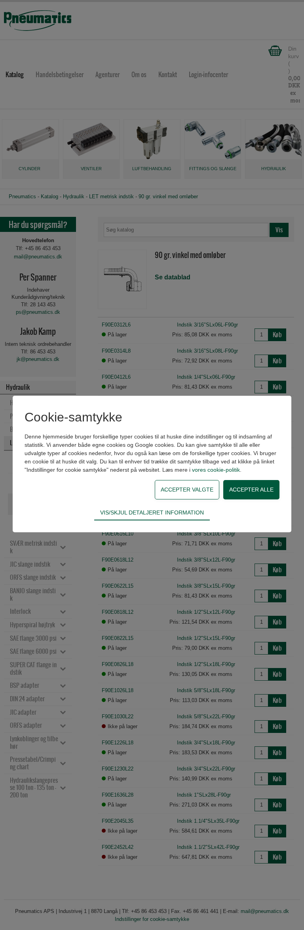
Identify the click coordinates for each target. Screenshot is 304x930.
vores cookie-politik (216, 470)
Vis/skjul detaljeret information (152, 512)
